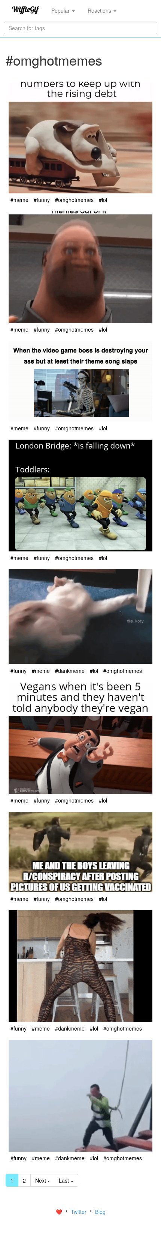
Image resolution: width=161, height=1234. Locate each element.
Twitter (79, 1211)
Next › (42, 1180)
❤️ (60, 1211)
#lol (103, 199)
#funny (42, 199)
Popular (61, 10)
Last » (66, 1180)
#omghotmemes (74, 199)
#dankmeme (70, 670)
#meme (19, 199)
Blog (100, 1211)
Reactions (100, 10)
